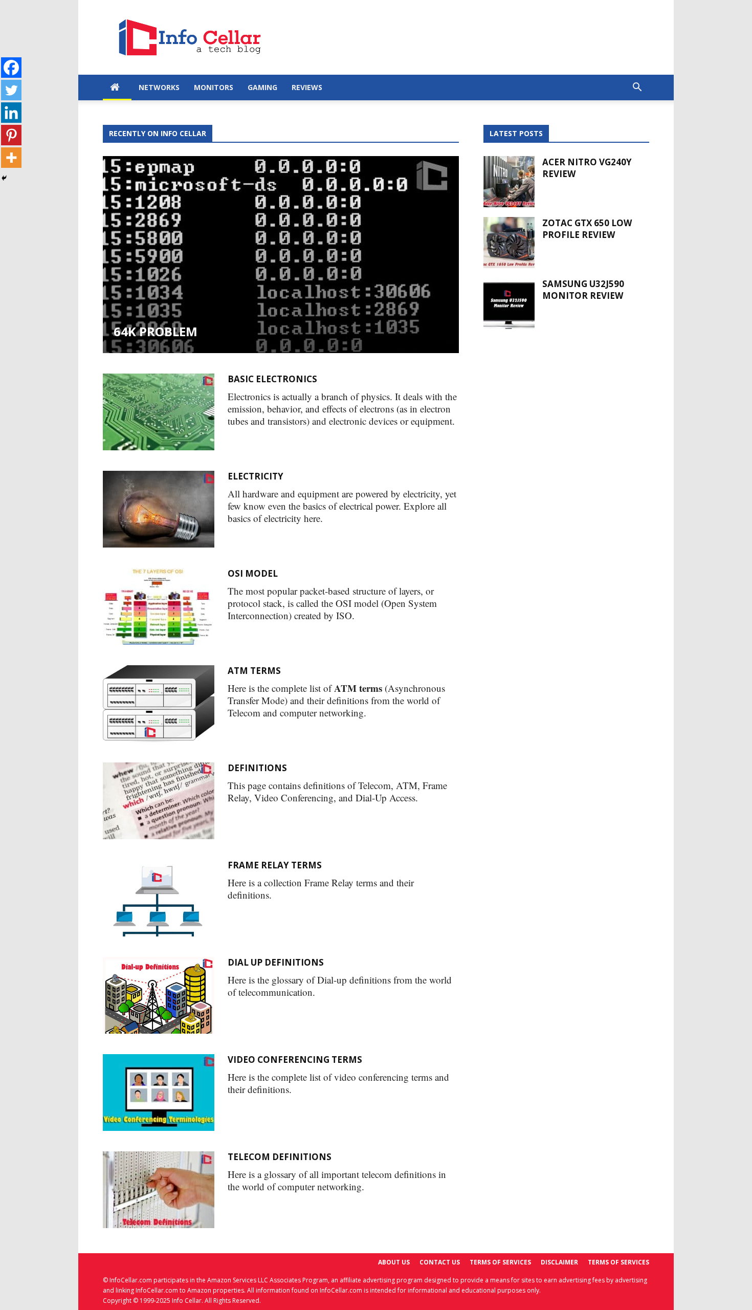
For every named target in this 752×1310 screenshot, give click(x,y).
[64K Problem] (281, 254)
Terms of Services (500, 1262)
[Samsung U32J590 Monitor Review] (509, 303)
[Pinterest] (11, 135)
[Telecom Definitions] (158, 1189)
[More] (11, 157)
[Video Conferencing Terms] (158, 1092)
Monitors (213, 87)
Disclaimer (559, 1262)
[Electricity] (158, 509)
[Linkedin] (11, 112)
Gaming (262, 87)
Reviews (307, 87)
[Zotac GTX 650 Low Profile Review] (509, 242)
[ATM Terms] (158, 703)
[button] (637, 88)
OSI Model (253, 573)
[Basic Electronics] (158, 412)
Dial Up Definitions (276, 962)
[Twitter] (11, 90)
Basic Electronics (272, 379)
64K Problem (155, 331)
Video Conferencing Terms (295, 1059)
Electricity (255, 476)
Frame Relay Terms (275, 865)
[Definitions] (158, 800)
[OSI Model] (158, 606)
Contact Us (439, 1262)
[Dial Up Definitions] (158, 995)
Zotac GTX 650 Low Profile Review (587, 229)
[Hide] (4, 178)
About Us (394, 1262)
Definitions (257, 768)
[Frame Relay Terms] (158, 898)
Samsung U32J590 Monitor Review (583, 289)
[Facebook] (11, 67)
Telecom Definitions (279, 1157)
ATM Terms (254, 670)
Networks (159, 87)
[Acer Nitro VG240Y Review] (509, 181)
